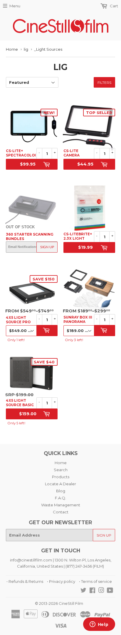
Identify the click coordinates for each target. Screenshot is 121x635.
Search (61, 469)
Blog (60, 490)
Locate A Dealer (60, 483)
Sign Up (47, 247)
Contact (60, 512)
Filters (104, 82)
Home (12, 49)
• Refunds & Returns (24, 581)
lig (26, 49)
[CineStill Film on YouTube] (110, 591)
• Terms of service (95, 581)
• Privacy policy (61, 581)
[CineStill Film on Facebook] (92, 591)
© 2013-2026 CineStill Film (59, 603)
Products (60, 476)
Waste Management (60, 505)
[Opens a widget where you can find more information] (99, 624)
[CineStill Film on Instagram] (101, 591)
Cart (113, 6)
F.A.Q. (60, 498)
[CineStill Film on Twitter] (83, 591)
